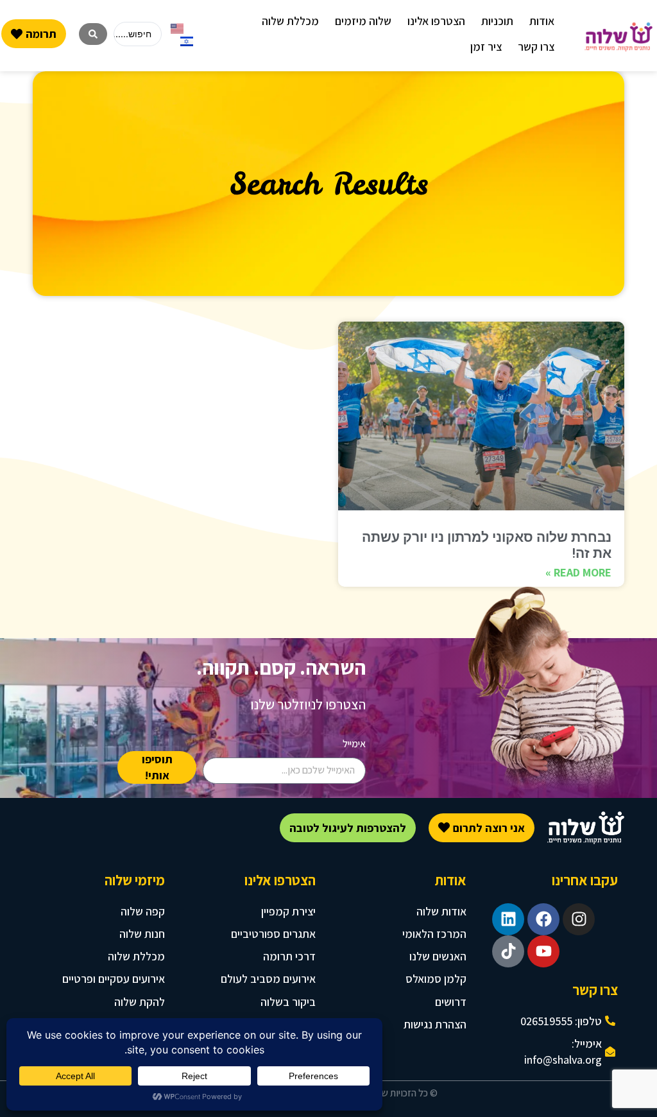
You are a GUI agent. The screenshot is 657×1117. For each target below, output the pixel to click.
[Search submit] (93, 34)
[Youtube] (543, 951)
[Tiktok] (508, 951)
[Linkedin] (508, 919)
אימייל (354, 743)
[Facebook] (543, 919)
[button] (542, 21)
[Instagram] (579, 919)
